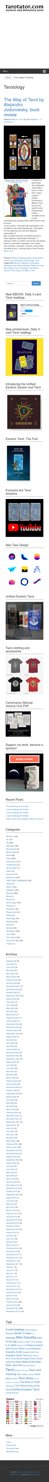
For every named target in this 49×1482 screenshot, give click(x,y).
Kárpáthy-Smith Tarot (17, 1355)
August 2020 (11, 1163)
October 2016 (11, 1292)
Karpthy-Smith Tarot (31, 1352)
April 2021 (10, 1137)
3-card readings (15, 1329)
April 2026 (10, 973)
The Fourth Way (12, 940)
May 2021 (10, 1134)
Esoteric (31, 1345)
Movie (8, 896)
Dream (9, 871)
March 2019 (11, 1210)
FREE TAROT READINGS (16, 880)
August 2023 (11, 1062)
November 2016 (12, 1289)
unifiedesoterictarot (12, 1393)
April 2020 (10, 1175)
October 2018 (11, 1226)
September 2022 (13, 1093)
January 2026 (11, 983)
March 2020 (11, 1178)
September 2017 (13, 1264)
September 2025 (13, 995)
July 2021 (10, 1128)
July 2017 (10, 1267)
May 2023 (10, 1071)
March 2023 (11, 1077)
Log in (8, 1442)
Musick (9, 899)
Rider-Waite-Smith (25, 1361)
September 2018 (13, 1229)
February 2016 (12, 1302)
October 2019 (11, 1191)
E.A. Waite (11, 1345)
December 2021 (12, 1115)
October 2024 (11, 1030)
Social (8, 924)
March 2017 (11, 1279)
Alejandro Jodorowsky (30, 263)
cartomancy (21, 1342)
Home (8, 77)
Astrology (23, 258)
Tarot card (25, 1370)
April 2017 (10, 1276)
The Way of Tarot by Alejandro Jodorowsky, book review (24, 107)
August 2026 (11, 961)
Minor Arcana (11, 1358)
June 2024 (10, 1043)
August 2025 (11, 999)
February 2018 (12, 1248)
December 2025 (12, 986)
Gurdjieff (28, 1348)
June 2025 (10, 1005)
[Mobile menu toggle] (44, 71)
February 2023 (12, 1081)
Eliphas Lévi (21, 1345)
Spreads (9, 928)
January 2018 (11, 1251)
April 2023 (10, 1074)
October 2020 (11, 1156)
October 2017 (11, 1261)
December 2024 (12, 1024)
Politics (9, 915)
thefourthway (10, 1386)
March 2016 (11, 1298)
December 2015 (12, 1308)
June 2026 (10, 967)
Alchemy (15, 258)
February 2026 (12, 980)
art (33, 1333)
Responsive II (15, 1474)
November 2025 (12, 989)
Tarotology (23, 268)
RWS (20, 1365)
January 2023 (11, 1084)
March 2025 (11, 1014)
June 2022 (10, 1100)
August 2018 (11, 1232)
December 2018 (12, 1219)
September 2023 (13, 1058)
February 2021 (12, 1144)
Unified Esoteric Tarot (25, 1389)
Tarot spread (15, 1382)
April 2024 (10, 1046)
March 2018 (11, 1245)
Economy (10, 874)
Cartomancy (8, 260)
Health (8, 883)
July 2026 (10, 964)
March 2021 (11, 1141)
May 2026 (10, 970)
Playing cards (11, 912)
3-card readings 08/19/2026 (17, 809)
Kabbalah (26, 265)
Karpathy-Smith (14, 1351)
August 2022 (11, 1096)
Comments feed (12, 1448)
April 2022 (10, 1106)
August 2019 (11, 1197)
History (9, 887)
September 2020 (13, 1160)
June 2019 (10, 1201)
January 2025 (11, 1021)
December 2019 (12, 1185)
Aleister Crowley (23, 1333)
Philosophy (10, 909)
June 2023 (10, 1068)
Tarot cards (22, 1374)
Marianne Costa (37, 265)
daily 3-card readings (34, 1341)
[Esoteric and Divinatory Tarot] (24, 8)
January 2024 (11, 1049)
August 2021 (11, 1125)
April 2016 (10, 1295)
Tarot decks (11, 937)
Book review (32, 258)
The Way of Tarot (28, 270)
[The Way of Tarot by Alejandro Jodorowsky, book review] (24, 152)
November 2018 (12, 1223)
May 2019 (10, 1204)
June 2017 (10, 1270)
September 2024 (13, 1033)
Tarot (37, 260)
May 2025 (10, 1008)
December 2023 (12, 1052)
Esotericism (18, 260)
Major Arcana (33, 1355)
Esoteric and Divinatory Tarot (27, 1472)
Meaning (9, 893)
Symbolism (10, 931)
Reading (9, 921)
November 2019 (12, 1188)
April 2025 (10, 1011)
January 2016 (11, 1305)
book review (16, 265)
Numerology (29, 260)
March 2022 (11, 1109)
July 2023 (10, 1065)
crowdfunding (11, 864)
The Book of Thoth (30, 1382)
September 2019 (13, 1194)
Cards (8, 858)
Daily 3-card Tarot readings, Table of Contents (24, 819)
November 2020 (12, 1153)
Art (7, 839)
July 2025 (10, 1002)
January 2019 (11, 1216)
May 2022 (10, 1103)
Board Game (11, 849)
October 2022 (11, 1090)
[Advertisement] (24, 42)
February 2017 (12, 1283)
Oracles (9, 905)
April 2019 (10, 1207)
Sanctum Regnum (29, 1365)
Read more (9, 251)
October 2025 (11, 992)
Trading (9, 943)
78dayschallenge (31, 1330)
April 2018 (10, 1242)
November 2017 (12, 1257)
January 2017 (11, 1286)
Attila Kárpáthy (26, 1337)
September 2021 (13, 1122)
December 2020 (12, 1150)
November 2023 (12, 1055)
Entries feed (11, 1445)
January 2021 (11, 1147)
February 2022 (12, 1112)
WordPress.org (12, 1451)
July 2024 (10, 1040)
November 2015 (12, 1311)
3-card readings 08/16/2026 (17, 812)
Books (40, 258)
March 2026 (11, 976)
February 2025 (12, 1017)
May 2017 (10, 1273)
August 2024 (11, 1036)
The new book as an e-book (17, 806)
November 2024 (12, 1027)
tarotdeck (14, 1378)
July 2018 (10, 1235)
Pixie (13, 1361)
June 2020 (10, 1169)
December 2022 (12, 1087)
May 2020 (10, 1172)
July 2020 (10, 1166)
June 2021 (10, 1131)
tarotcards (30, 1374)
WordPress (35, 1474)
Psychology (10, 918)
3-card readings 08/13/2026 (17, 815)
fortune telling (17, 1348)
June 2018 (10, 1238)
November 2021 (12, 1118)
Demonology (11, 868)
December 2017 (12, 1254)
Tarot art (17, 1370)
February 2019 (12, 1213)
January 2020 (11, 1182)
